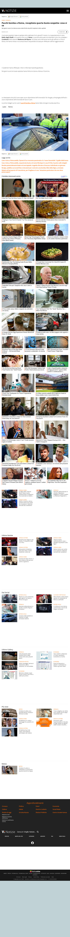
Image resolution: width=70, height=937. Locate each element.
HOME (3, 20)
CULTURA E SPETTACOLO (60, 595)
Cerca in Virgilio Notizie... (26, 832)
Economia (56, 806)
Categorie (31, 836)
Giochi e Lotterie (41, 809)
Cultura (4, 809)
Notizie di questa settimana (7, 817)
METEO (20, 709)
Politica (21, 806)
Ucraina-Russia (24, 812)
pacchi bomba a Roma (28, 103)
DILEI (48, 873)
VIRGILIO (9, 873)
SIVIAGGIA (52, 873)
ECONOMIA (56, 652)
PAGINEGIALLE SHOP (23, 873)
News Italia (62, 836)
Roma (10, 107)
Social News (56, 809)
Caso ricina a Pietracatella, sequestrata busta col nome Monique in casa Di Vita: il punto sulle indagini (34, 163)
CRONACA (8, 20)
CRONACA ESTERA (23, 538)
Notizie (10, 832)
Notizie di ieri (6, 814)
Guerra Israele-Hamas (60, 812)
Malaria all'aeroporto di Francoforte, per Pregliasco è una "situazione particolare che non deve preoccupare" (32, 171)
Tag (52, 836)
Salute (21, 809)
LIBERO (5, 873)
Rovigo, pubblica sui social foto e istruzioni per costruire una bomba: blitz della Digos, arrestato (32, 168)
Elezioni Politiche (41, 812)
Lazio (4, 107)
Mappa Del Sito (19, 836)
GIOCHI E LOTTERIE (58, 718)
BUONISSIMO (63, 873)
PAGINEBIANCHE (36, 873)
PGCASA (31, 873)
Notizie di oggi (6, 812)
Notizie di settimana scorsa (8, 820)
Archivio (42, 836)
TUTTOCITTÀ (43, 873)
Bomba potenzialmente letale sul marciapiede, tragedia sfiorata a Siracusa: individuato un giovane (33, 165)
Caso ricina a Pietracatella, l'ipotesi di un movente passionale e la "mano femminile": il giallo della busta (35, 160)
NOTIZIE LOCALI (22, 595)
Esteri (37, 806)
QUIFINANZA (57, 873)
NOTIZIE (11, 11)
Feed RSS (7, 836)
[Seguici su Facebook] (32, 843)
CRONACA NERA (23, 490)
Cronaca (4, 806)
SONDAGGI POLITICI (24, 661)
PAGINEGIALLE (15, 873)
